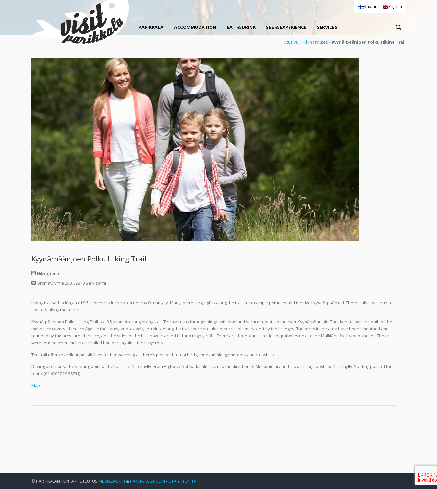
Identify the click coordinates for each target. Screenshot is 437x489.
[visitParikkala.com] (81, 23)
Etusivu (291, 42)
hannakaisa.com (147, 481)
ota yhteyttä (182, 481)
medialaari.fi (112, 481)
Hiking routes (315, 42)
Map (35, 385)
